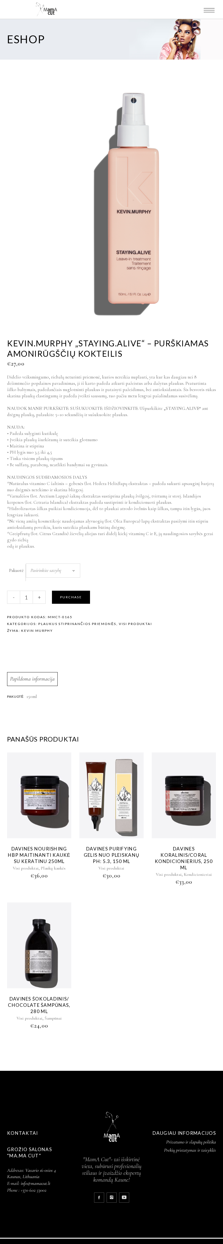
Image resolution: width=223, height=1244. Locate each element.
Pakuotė (16, 570)
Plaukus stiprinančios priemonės (77, 624)
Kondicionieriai (198, 874)
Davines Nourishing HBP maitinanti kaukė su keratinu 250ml (39, 855)
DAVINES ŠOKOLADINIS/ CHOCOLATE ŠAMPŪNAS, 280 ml (39, 1005)
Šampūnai (53, 1018)
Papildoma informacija (32, 679)
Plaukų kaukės (53, 868)
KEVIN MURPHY (37, 631)
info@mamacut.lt (35, 1183)
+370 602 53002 (34, 1190)
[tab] (32, 679)
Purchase (71, 597)
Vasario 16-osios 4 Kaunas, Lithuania (31, 1173)
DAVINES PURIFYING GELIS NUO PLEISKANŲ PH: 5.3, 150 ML (111, 855)
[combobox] (53, 570)
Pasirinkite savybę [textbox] (45, 570)
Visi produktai (135, 624)
